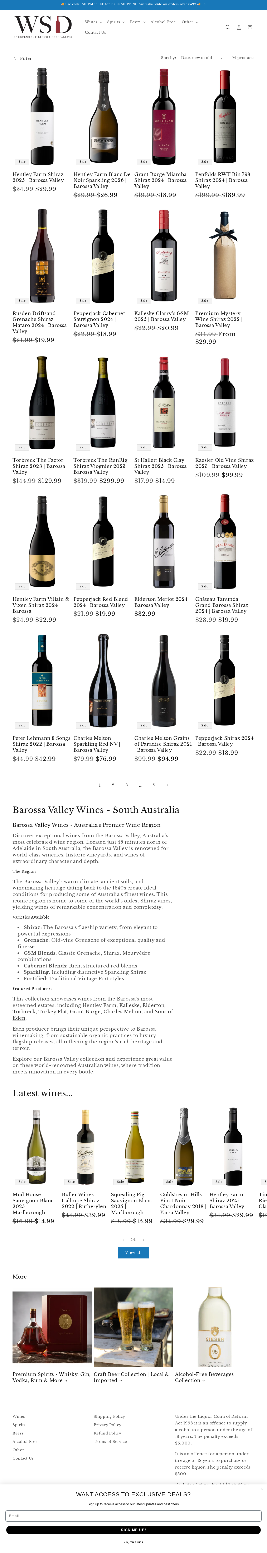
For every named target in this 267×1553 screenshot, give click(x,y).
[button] (93, 22)
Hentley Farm (99, 1005)
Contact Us (23, 1458)
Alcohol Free (25, 1441)
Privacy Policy (107, 1425)
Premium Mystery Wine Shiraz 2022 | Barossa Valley (219, 319)
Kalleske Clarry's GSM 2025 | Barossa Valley (161, 316)
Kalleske (129, 1005)
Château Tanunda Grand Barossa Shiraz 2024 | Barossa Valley (221, 605)
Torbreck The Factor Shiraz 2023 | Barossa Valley (39, 466)
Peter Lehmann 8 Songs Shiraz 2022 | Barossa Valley (42, 744)
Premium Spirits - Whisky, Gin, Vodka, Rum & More (52, 1377)
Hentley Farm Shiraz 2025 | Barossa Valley (38, 177)
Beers (18, 1433)
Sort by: (168, 58)
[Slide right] (143, 1239)
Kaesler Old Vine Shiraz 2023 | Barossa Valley (224, 463)
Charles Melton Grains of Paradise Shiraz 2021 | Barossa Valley (163, 744)
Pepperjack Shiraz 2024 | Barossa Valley (224, 741)
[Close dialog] (262, 1489)
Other (18, 1450)
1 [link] (100, 785)
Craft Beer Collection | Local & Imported (131, 1377)
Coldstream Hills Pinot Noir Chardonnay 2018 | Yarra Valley (183, 1203)
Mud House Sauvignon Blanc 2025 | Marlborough (33, 1203)
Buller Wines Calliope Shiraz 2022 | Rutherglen (84, 1200)
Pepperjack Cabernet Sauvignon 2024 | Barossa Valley (99, 319)
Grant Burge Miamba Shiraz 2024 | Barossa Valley (160, 180)
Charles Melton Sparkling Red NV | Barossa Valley (96, 744)
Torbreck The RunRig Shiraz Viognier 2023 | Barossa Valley (100, 466)
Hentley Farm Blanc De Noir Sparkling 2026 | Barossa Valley (102, 180)
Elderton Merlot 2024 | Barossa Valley (162, 602)
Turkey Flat (52, 1011)
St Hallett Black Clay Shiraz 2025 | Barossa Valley (160, 466)
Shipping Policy (109, 1416)
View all (133, 1252)
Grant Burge (85, 1011)
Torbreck (24, 1011)
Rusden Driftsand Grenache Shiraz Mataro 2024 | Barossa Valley (40, 322)
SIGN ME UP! (133, 1530)
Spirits (19, 1425)
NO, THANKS (134, 1542)
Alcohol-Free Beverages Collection (204, 1377)
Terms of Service (110, 1441)
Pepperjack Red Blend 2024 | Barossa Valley (100, 602)
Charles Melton (122, 1011)
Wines (19, 1416)
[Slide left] (123, 1239)
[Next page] (167, 785)
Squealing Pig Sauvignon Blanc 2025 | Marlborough (131, 1203)
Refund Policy (107, 1433)
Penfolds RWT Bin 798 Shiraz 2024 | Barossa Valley (222, 180)
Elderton (153, 1005)
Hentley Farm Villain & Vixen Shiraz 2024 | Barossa (41, 605)
